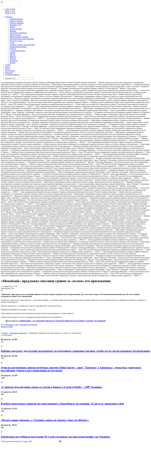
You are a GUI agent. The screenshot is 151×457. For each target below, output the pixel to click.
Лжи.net (13, 59)
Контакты (9, 73)
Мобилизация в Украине (19, 37)
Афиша (12, 53)
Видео (7, 69)
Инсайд (12, 63)
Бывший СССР (15, 25)
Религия (13, 49)
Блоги (7, 67)
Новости (8, 17)
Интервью (13, 61)
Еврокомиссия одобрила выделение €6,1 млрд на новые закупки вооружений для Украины (55, 436)
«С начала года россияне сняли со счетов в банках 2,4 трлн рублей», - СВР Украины (51, 387)
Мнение (13, 57)
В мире (12, 27)
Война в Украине (16, 21)
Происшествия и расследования (22, 39)
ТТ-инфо (24, 441)
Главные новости (16, 19)
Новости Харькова (17, 23)
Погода (12, 55)
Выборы (13, 31)
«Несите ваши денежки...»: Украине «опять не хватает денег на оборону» (45, 420)
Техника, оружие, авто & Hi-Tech (22, 45)
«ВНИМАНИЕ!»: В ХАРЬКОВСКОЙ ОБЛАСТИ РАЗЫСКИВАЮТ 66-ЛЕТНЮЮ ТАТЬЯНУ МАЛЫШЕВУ (62, 321)
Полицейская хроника (18, 47)
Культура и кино (16, 41)
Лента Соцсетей (16, 29)
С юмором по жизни (17, 51)
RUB (7, 13)
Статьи (8, 65)
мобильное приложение (28, 325)
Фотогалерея (10, 71)
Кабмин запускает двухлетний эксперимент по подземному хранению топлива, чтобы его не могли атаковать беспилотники (75, 350)
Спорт (12, 43)
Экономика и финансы (18, 33)
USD (7, 9)
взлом (16, 325)
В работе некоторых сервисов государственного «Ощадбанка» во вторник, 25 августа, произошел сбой (62, 403)
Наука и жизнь (15, 35)
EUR (7, 11)
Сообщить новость (12, 75)
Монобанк (9, 325)
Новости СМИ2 (7, 327)
